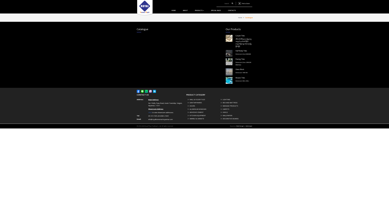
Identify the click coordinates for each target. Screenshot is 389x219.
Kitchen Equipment (198, 115)
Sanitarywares (196, 103)
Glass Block (240, 69)
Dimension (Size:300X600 (243, 54)
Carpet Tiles (240, 36)
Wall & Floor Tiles (197, 99)
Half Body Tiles (241, 51)
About (185, 10)
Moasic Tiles (240, 78)
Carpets (226, 109)
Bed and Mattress (230, 103)
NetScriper (249, 126)
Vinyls (225, 112)
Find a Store (246, 3)
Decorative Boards (231, 119)
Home (174, 10)
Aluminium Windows (198, 109)
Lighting (226, 99)
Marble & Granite (197, 119)
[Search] (232, 3)
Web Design (240, 126)
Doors (192, 106)
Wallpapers (227, 115)
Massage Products (230, 106)
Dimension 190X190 (241, 73)
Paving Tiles (240, 59)
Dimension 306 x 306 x (242, 81)
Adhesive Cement (197, 112)
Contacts (232, 10)
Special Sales (216, 10)
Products (199, 10)
